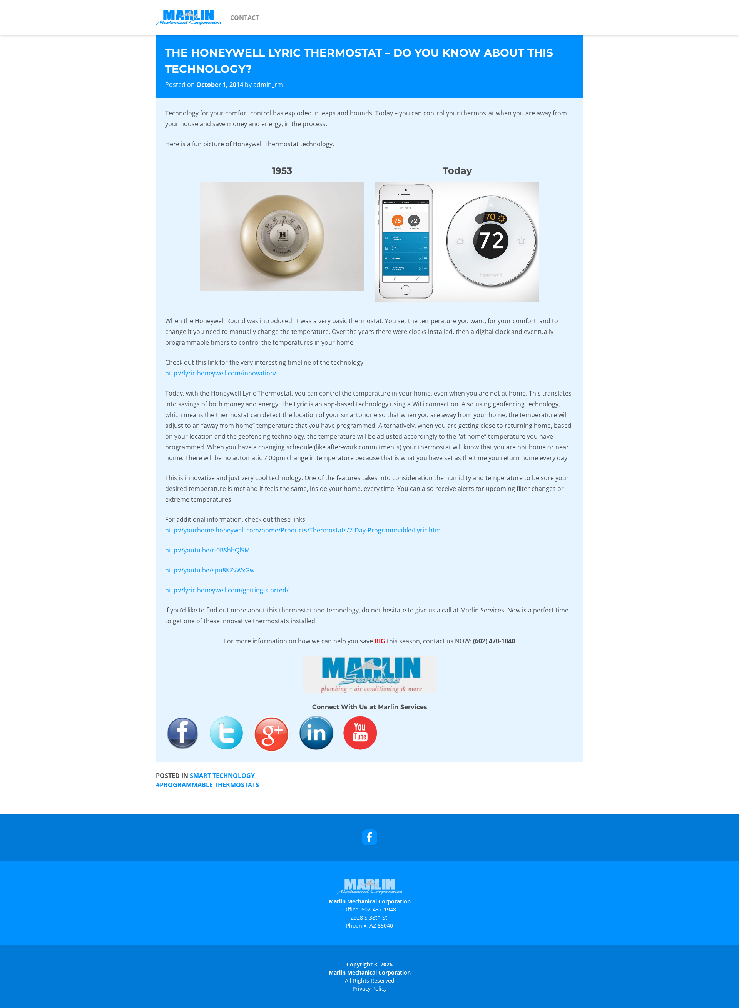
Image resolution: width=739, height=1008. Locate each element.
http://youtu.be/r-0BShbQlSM (207, 550)
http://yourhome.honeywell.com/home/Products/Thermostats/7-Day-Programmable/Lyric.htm (303, 530)
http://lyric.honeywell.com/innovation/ (220, 373)
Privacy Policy (370, 988)
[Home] (188, 17)
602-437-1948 (378, 909)
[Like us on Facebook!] (369, 837)
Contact (244, 17)
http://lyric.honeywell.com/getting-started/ (227, 590)
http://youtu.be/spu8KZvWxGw (209, 570)
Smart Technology (222, 775)
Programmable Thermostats (209, 785)
